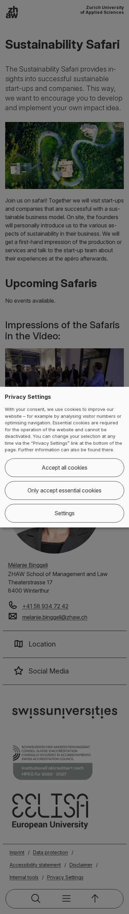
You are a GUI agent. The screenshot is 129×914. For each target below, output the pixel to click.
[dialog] (64, 457)
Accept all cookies (64, 467)
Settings (64, 513)
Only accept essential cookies (64, 490)
